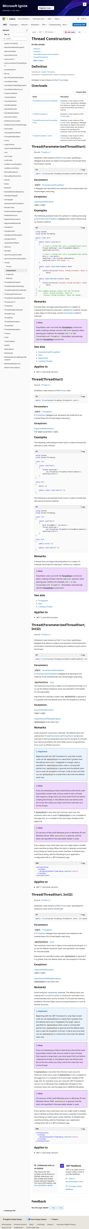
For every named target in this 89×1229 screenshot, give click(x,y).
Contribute (41, 1224)
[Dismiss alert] (84, 4)
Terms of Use (6, 1228)
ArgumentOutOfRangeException (47, 719)
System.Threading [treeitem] (11, 43)
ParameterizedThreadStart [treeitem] (14, 203)
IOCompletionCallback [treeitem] (12, 133)
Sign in (83, 19)
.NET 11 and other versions (47, 372)
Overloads (37, 51)
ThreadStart (67, 327)
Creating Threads (45, 361)
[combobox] (15, 34)
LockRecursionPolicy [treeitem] (11, 168)
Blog (31, 1224)
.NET (40, 32)
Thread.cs (45, 152)
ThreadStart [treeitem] (8, 318)
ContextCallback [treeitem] (10, 97)
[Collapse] (27, 30)
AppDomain (43, 358)
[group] (60, 173)
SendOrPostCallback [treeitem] (11, 243)
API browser (49, 32)
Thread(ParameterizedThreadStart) (46, 54)
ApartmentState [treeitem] (10, 51)
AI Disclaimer (6, 1224)
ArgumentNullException (44, 202)
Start (71, 310)
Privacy (49, 1224)
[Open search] (78, 19)
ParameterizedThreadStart (53, 185)
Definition (36, 49)
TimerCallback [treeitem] (9, 341)
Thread (61, 80)
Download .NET (79, 25)
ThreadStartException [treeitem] (12, 322)
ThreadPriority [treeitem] (9, 314)
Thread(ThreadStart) (40, 57)
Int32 (52, 682)
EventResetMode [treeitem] (10, 105)
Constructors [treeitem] (11, 270)
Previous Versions (20, 1224)
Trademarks (18, 1228)
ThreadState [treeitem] (8, 326)
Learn (34, 32)
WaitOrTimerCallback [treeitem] (12, 367)
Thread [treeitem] (8, 266)
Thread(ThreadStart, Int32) (42, 136)
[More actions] (85, 32)
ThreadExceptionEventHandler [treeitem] (15, 290)
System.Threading (48, 72)
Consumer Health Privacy (66, 1224)
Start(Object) (68, 313)
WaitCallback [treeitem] (9, 349)
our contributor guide (43, 1185)
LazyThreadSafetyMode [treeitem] (12, 148)
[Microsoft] (4, 18)
